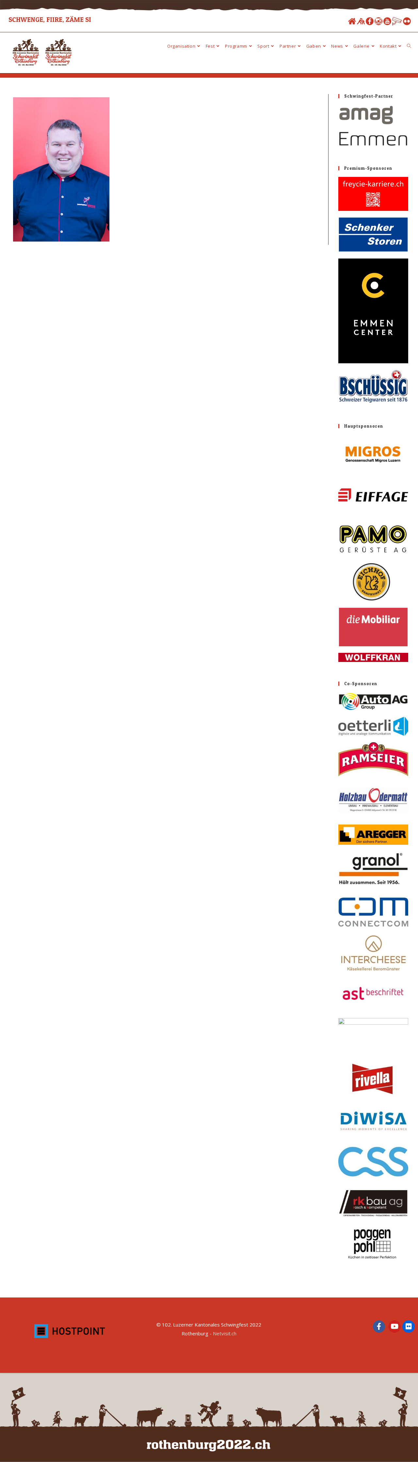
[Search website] (409, 46)
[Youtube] (387, 21)
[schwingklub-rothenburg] (361, 21)
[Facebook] (370, 21)
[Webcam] (397, 21)
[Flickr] (407, 21)
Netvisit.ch (224, 1333)
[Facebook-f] (379, 1326)
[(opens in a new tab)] (373, 126)
